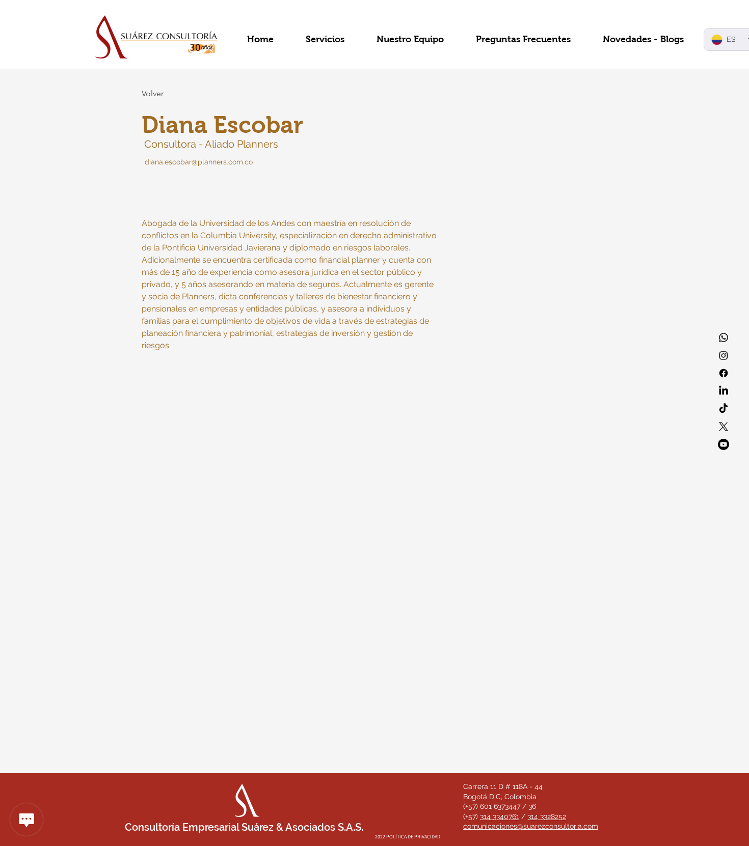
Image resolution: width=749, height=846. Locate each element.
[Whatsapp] (723, 337)
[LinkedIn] (723, 391)
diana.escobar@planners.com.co (199, 162)
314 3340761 (499, 816)
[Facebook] (723, 373)
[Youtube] (723, 444)
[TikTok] (723, 408)
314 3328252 (546, 816)
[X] (723, 426)
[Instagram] (723, 355)
